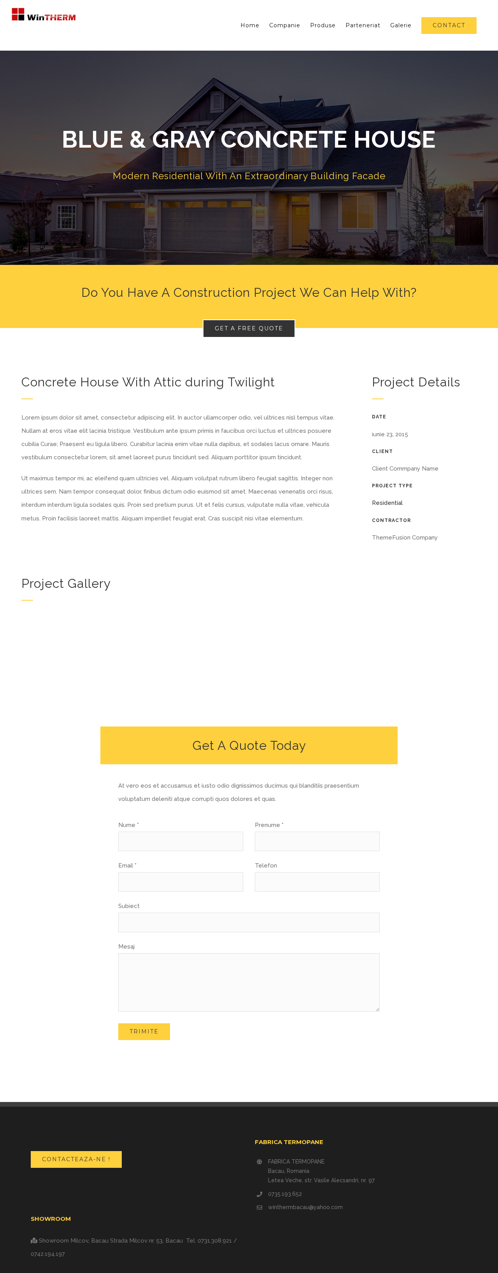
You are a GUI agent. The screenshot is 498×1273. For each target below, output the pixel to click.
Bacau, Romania (288, 1171)
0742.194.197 (48, 1253)
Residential (387, 502)
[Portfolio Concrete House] (249, 158)
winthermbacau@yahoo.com (305, 1207)
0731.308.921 (215, 1240)
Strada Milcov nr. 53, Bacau (147, 1240)
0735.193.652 (285, 1194)
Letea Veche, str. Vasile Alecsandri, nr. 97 (321, 1180)
